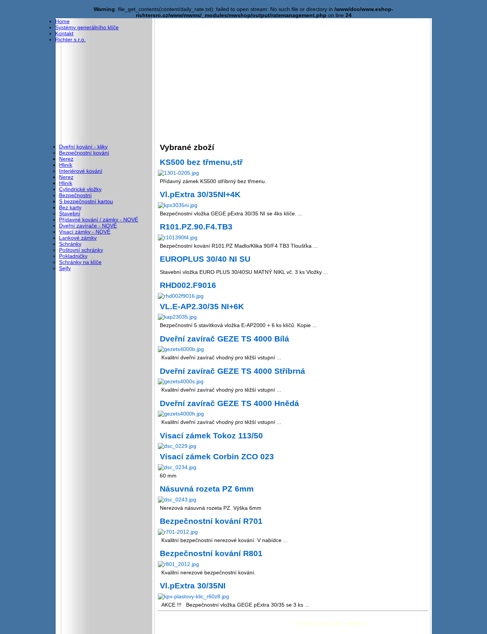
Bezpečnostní (75, 195)
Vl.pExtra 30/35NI (193, 585)
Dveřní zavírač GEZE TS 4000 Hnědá (229, 403)
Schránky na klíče (80, 262)
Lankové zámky (78, 238)
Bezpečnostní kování (84, 153)
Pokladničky (73, 256)
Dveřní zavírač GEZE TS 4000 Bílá (224, 338)
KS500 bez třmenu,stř (201, 162)
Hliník (65, 165)
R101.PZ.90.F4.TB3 (196, 226)
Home (62, 21)
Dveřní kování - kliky (83, 147)
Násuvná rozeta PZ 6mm (207, 488)
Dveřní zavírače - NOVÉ (88, 226)
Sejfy (65, 268)
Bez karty (70, 207)
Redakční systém (313, 623)
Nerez (66, 159)
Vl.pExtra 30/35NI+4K (200, 194)
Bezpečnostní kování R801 (211, 553)
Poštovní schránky (81, 250)
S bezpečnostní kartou (86, 201)
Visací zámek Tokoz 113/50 (211, 435)
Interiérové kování (80, 171)
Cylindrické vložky (80, 189)
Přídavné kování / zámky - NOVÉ (98, 220)
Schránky (70, 244)
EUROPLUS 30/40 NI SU (205, 259)
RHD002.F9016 (188, 285)
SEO (336, 623)
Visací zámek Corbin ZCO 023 (217, 456)
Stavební (69, 213)
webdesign (355, 623)
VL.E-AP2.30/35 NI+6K (202, 306)
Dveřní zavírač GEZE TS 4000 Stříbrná (232, 371)
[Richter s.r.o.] (106, 44)
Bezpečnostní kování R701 (211, 521)
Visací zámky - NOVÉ (84, 232)
